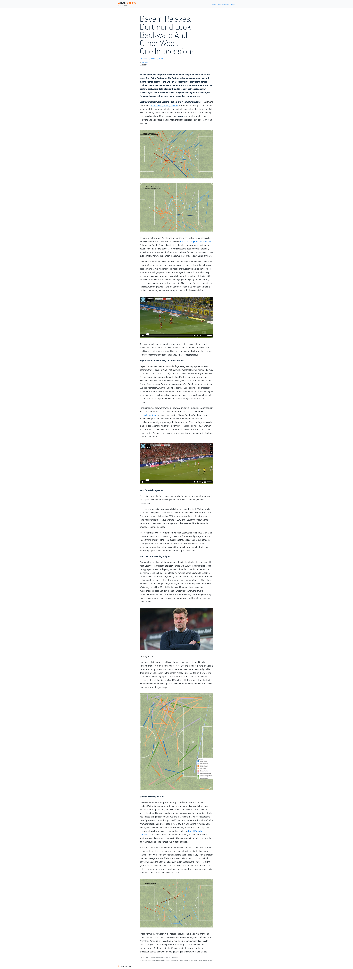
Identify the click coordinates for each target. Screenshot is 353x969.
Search (233, 4)
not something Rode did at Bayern (196, 241)
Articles (152, 58)
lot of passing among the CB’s (164, 105)
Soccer (214, 4)
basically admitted (148, 415)
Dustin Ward (145, 62)
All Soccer (144, 58)
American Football (223, 4)
